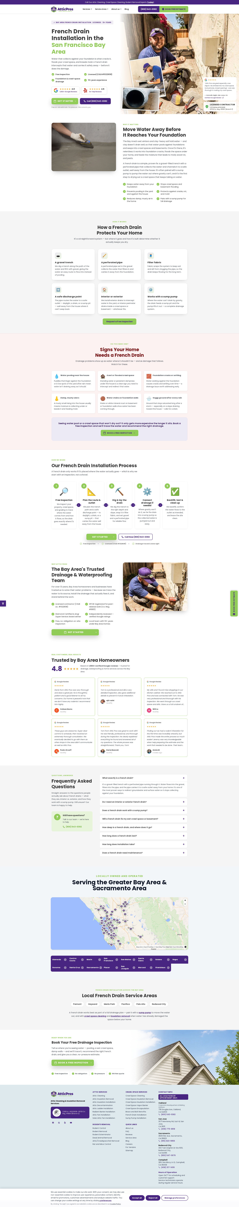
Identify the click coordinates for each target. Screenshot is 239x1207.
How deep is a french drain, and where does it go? (143, 827)
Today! (150, 2)
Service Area (100, 9)
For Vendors (131, 1147)
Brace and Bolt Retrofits (136, 1111)
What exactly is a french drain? (144, 778)
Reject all (153, 1198)
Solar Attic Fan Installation (104, 1118)
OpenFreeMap (149, 947)
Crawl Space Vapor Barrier (137, 1105)
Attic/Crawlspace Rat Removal (106, 1141)
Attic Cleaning (99, 1095)
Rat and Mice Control (102, 1144)
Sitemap (129, 1150)
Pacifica (125, 1004)
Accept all (137, 1198)
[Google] (59, 1122)
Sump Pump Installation (136, 1118)
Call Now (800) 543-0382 (137, 537)
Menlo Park (109, 1004)
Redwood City (159, 1004)
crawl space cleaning (95, 1016)
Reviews (129, 1134)
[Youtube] (71, 1122)
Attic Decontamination (103, 1105)
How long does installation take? (143, 844)
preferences (105, 1200)
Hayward (92, 1004)
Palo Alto (140, 1004)
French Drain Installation (136, 1115)
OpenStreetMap (178, 947)
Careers (129, 1144)
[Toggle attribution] (185, 946)
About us (115, 9)
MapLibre (139, 947)
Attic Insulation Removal (103, 1099)
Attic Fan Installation (101, 1115)
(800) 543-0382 (149, 9)
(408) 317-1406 (168, 1167)
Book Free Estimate (175, 9)
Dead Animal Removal (102, 1138)
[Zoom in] (185, 900)
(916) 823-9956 (168, 1141)
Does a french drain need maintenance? (143, 853)
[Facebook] (53, 1122)
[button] (116, 928)
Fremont (77, 1004)
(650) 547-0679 (168, 1155)
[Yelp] (65, 1122)
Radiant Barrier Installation (104, 1111)
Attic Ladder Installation (103, 1108)
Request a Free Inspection (119, 321)
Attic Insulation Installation (104, 1102)
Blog (127, 9)
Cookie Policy (115, 1204)
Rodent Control (99, 1128)
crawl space (149, 177)
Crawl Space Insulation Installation (140, 1102)
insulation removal (120, 1016)
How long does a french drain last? (143, 836)
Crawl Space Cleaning (135, 1095)
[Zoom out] (185, 904)
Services (86, 9)
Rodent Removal (100, 1131)
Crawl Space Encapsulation (137, 1108)
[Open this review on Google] (223, 97)
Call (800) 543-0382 (97, 101)
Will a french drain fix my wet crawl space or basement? (143, 819)
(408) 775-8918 (168, 1129)
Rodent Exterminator (102, 1134)
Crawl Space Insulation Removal (139, 1099)
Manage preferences (175, 1198)
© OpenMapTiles (159, 947)
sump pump (145, 1012)
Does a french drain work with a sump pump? (143, 810)
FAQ (127, 1131)
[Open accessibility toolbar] (3, 603)
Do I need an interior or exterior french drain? (143, 802)
